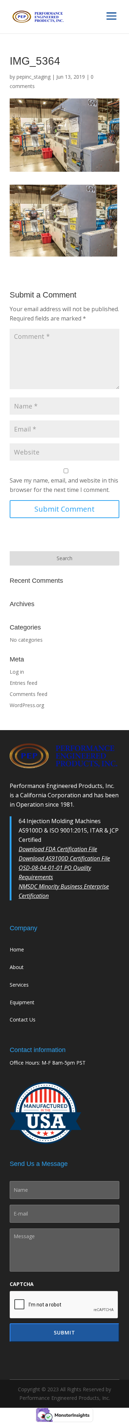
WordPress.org (27, 705)
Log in (17, 671)
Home (17, 949)
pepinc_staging (33, 76)
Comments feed (28, 694)
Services (19, 984)
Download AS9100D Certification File (64, 858)
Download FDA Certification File (58, 849)
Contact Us (22, 1019)
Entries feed (23, 682)
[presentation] (64, 1305)
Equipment (22, 1002)
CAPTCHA (22, 1284)
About (17, 967)
